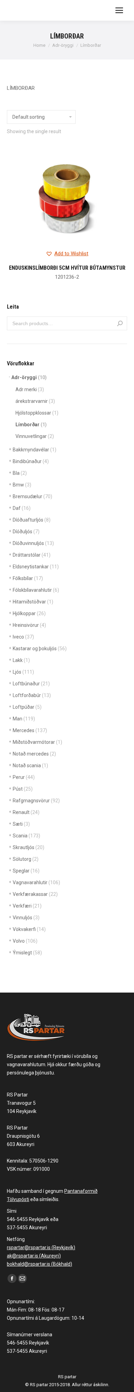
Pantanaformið (81, 1191)
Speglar (26, 871)
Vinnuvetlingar (34, 436)
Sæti (21, 824)
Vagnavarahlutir (36, 882)
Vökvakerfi (29, 929)
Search (119, 323)
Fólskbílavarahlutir (36, 590)
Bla (20, 473)
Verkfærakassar (35, 894)
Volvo (25, 941)
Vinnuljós (26, 917)
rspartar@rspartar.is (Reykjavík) (41, 1247)
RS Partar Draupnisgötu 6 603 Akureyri (23, 1136)
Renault (26, 812)
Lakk (21, 660)
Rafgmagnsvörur (36, 800)
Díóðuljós (26, 531)
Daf (22, 508)
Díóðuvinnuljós (33, 543)
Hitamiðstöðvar (33, 601)
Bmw (22, 485)
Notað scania (30, 765)
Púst (23, 789)
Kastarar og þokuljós (40, 648)
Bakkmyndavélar (34, 449)
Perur (24, 777)
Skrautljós (28, 847)
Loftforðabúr (32, 695)
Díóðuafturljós (32, 520)
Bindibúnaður (31, 461)
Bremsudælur (32, 496)
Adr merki (29, 389)
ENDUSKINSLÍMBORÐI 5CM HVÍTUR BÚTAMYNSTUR (67, 268)
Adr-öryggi (29, 377)
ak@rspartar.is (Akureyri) (34, 1256)
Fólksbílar (28, 578)
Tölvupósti (18, 1199)
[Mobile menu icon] (119, 10)
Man (24, 718)
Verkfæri (27, 906)
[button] (67, 253)
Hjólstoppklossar (36, 413)
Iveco (23, 637)
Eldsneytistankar (36, 566)
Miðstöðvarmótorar (37, 742)
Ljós (23, 672)
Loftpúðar (27, 707)
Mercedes (30, 730)
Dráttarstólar (32, 555)
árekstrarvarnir (35, 401)
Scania (26, 835)
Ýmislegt (27, 952)
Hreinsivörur (29, 625)
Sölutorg (25, 859)
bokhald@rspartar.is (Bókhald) (39, 1264)
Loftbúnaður (31, 683)
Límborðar (31, 424)
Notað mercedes (34, 754)
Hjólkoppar (29, 613)
